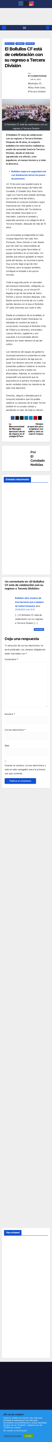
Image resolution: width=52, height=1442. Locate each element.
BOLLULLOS (9, 43)
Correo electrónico (15, 729)
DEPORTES (30, 43)
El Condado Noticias (37, 76)
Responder (39, 629)
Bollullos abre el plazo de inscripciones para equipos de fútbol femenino (29, 602)
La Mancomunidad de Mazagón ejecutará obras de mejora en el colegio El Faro (17, 430)
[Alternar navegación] (24, 28)
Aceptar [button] (28, 1436)
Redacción (10, 505)
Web (7, 745)
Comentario (11, 659)
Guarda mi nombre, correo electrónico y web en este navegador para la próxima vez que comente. (25, 769)
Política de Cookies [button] (13, 1436)
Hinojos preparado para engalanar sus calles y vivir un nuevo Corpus (35, 429)
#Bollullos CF (34, 83)
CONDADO (20, 43)
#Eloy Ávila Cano (36, 87)
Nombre (10, 714)
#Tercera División (37, 91)
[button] (44, 27)
